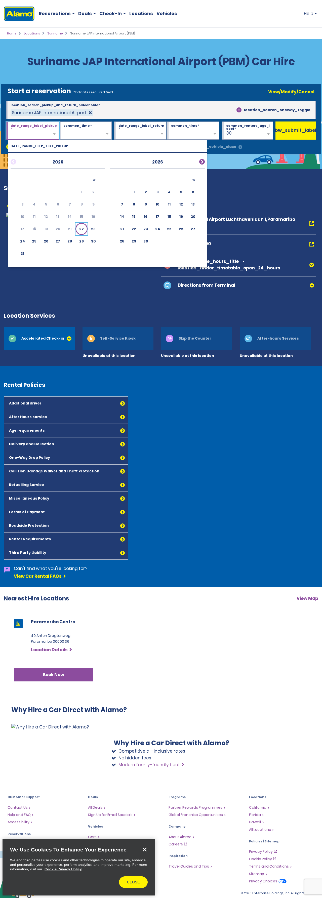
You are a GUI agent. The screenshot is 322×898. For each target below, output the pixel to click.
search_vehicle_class (214, 146)
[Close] (145, 849)
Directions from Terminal (206, 285)
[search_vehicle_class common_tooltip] (240, 147)
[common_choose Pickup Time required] (85, 131)
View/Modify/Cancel (291, 92)
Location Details (49, 650)
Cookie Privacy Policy (63, 869)
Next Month (196, 161)
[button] (81, 229)
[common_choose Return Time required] (193, 131)
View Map (307, 598)
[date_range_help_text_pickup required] (33, 131)
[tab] (39, 338)
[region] (79, 867)
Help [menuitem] (308, 14)
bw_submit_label (295, 130)
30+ (230, 133)
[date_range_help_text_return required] (140, 131)
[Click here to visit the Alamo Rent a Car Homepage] (17, 14)
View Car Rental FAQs (38, 576)
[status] (52, 112)
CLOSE (133, 882)
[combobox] (161, 110)
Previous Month (19, 161)
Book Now (53, 675)
